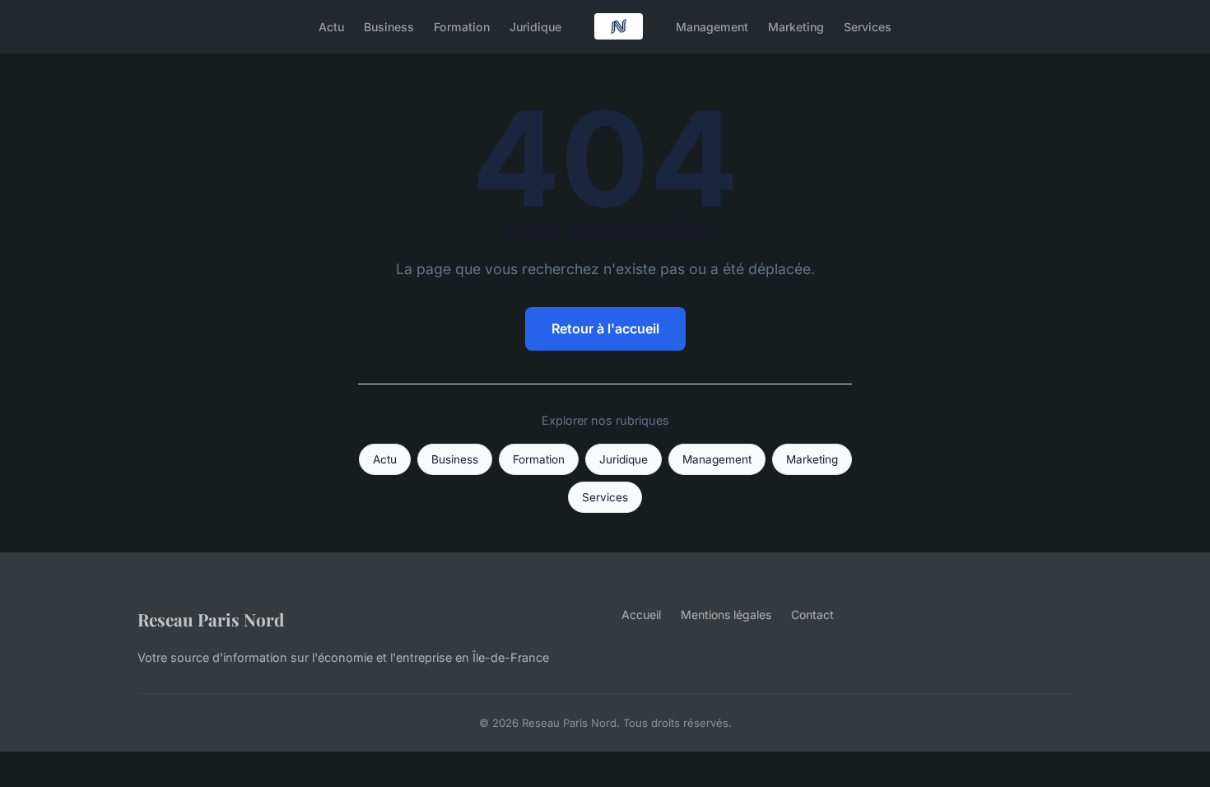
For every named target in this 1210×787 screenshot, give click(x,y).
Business (389, 26)
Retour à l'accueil (605, 328)
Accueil (641, 615)
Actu (331, 26)
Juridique (535, 26)
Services (867, 26)
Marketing (796, 26)
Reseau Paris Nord (210, 619)
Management (712, 26)
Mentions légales (726, 615)
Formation (462, 26)
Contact (812, 615)
